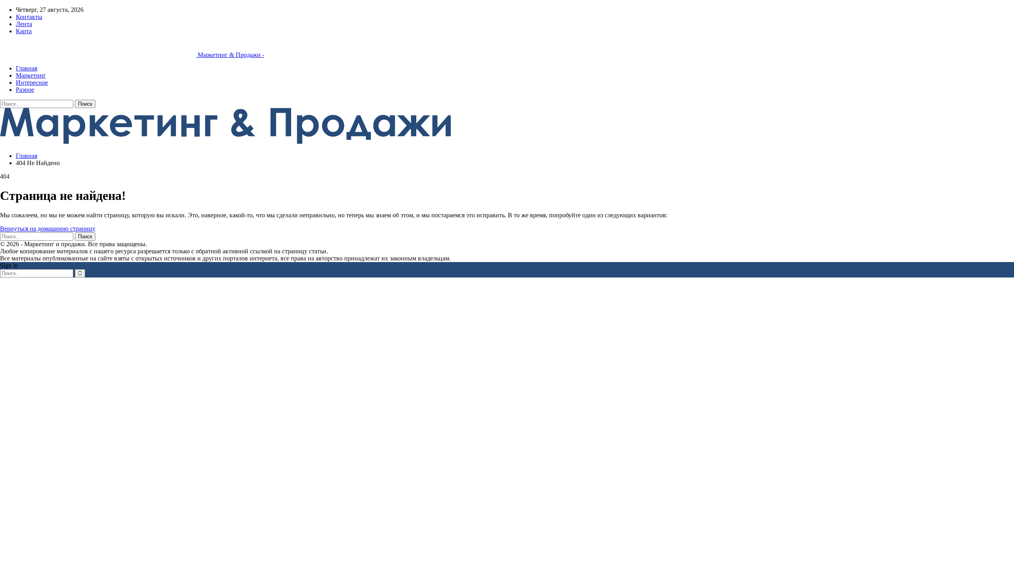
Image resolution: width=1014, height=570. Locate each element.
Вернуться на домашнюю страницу (47, 228)
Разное (25, 89)
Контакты (29, 16)
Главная (26, 68)
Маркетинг (31, 75)
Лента (24, 24)
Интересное (32, 82)
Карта (24, 31)
